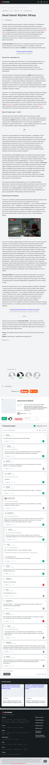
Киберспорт (22, 722)
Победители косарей (17, 749)
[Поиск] (38, 2)
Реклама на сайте (39, 722)
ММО (3, 722)
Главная (4, 7)
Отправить (6, 674)
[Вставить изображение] (40, 674)
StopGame (26, 749)
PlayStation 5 (16, 719)
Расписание (4, 754)
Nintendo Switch (23, 719)
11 (45, 705)
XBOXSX (42, 404)
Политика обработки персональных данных (40, 736)
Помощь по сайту (39, 725)
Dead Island (10, 104)
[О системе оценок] (15, 369)
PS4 (31, 404)
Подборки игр (20, 727)
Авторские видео (26, 732)
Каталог (14, 744)
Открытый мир (35, 407)
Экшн (25, 406)
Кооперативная (33, 408)
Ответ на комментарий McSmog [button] (11, 449)
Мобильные (7, 722)
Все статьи (4, 727)
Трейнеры (17, 739)
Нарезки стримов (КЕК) (16, 754)
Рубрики (8, 732)
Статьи (7, 7)
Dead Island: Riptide (23, 7)
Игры (3, 742)
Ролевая (35, 406)
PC (24, 404)
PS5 (33, 404)
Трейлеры (8, 734)
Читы (13, 739)
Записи (9, 754)
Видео (3, 730)
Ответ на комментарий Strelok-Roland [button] (13, 532)
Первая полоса (10, 727)
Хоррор (40, 407)
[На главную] (5, 2)
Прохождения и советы (6, 739)
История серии (18, 732)
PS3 (29, 404)
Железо (26, 722)
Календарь (10, 744)
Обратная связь (38, 728)
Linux (27, 404)
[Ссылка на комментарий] (45, 435)
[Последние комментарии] (41, 2)
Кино (17, 722)
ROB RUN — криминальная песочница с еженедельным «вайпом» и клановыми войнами (36, 701)
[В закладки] (21, 11)
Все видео (4, 732)
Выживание (44, 407)
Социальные (13, 722)
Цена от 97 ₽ (19, 419)
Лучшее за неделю (8, 749)
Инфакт (3, 734)
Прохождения (5, 737)
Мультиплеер (29, 406)
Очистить (37, 418)
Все (2, 719)
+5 (22, 749)
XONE (39, 404)
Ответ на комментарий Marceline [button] (11, 501)
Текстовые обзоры (14, 7)
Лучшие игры (4, 744)
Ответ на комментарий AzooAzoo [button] (11, 476)
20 (22, 705)
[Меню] (47, 2)
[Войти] (44, 2)
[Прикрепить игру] (37, 674)
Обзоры (15, 727)
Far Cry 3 (40, 106)
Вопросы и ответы (39, 717)
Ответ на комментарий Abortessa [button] (11, 629)
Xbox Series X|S (10, 719)
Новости (4, 717)
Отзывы (25, 744)
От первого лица (40, 408)
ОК (45, 761)
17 (12, 10)
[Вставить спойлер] (45, 674)
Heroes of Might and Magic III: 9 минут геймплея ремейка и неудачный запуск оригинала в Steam (12, 701)
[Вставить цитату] (42, 674)
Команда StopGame (39, 720)
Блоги (3, 747)
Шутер (38, 406)
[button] (6, 441)
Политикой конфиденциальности (18, 763)
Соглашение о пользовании (38, 732)
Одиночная (26, 408)
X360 (36, 404)
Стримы (4, 752)
